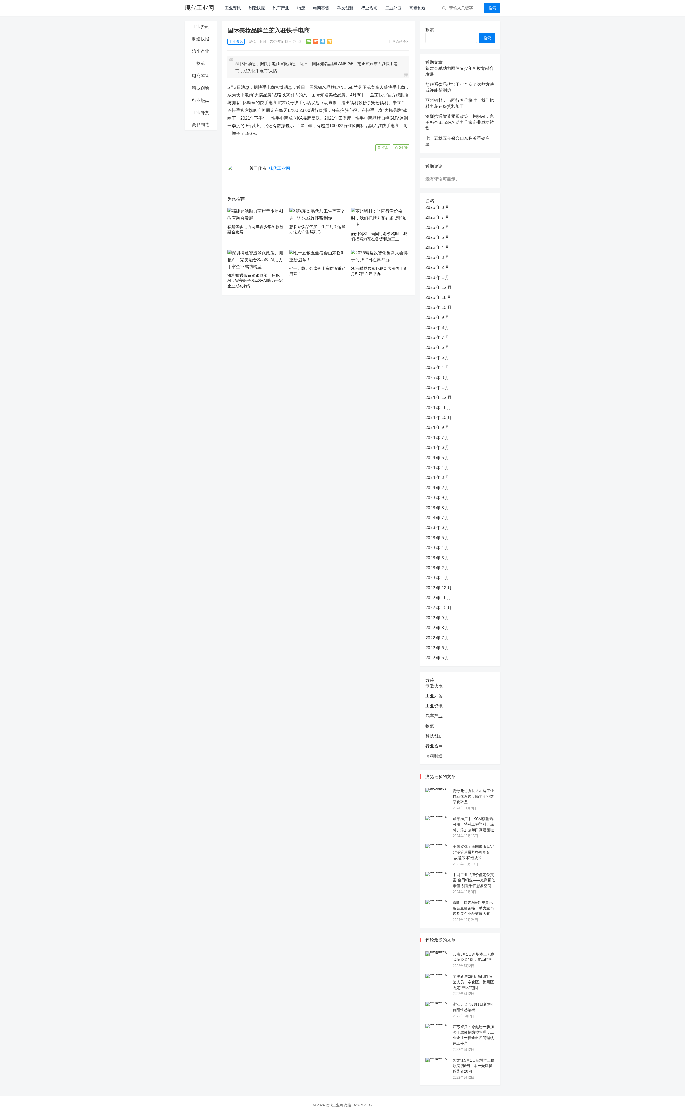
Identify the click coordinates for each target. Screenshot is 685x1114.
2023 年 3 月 (437, 558)
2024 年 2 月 (437, 487)
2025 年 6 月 (437, 347)
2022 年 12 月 (438, 588)
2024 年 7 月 (437, 437)
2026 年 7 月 (437, 217)
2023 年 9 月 (437, 497)
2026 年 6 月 (437, 227)
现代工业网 (199, 8)
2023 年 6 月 (437, 527)
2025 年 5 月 (437, 357)
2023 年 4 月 (437, 547)
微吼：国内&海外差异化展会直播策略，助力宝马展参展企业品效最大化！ (473, 908)
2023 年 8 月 (437, 507)
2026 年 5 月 (437, 237)
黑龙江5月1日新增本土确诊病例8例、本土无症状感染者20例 (473, 1066)
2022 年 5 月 (437, 657)
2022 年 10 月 (438, 607)
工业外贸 (393, 8)
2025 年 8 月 (437, 327)
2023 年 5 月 (437, 537)
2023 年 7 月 (437, 517)
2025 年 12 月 (438, 287)
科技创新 (345, 8)
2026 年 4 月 (437, 247)
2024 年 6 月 (437, 447)
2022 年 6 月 (437, 647)
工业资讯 (233, 8)
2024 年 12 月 (438, 397)
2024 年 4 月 (437, 467)
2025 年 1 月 (437, 387)
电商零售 (321, 8)
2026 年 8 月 (437, 207)
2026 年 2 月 (437, 267)
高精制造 (417, 8)
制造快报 (257, 8)
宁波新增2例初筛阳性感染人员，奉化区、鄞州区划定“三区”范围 (473, 982)
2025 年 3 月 (437, 377)
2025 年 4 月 (437, 367)
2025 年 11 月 (438, 297)
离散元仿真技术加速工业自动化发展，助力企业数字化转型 (473, 796)
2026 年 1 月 (437, 277)
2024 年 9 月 (437, 427)
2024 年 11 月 (438, 407)
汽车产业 (281, 8)
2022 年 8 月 (437, 627)
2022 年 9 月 (437, 617)
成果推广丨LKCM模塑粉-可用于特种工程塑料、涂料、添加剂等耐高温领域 (473, 824)
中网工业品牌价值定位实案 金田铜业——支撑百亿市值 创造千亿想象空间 (474, 880)
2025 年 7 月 (437, 337)
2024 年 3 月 (437, 477)
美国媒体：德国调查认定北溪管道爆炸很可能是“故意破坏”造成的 (473, 852)
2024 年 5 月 (437, 457)
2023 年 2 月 (437, 567)
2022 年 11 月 (438, 597)
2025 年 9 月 (437, 317)
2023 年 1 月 (437, 577)
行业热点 (369, 8)
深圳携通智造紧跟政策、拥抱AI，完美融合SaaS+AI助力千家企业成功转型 (255, 280)
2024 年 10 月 (438, 417)
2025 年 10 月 (438, 307)
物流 (301, 8)
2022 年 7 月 (437, 638)
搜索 (492, 8)
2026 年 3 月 (437, 257)
